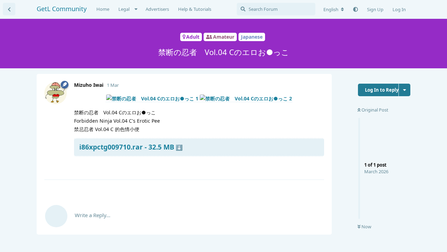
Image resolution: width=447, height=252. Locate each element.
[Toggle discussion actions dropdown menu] (404, 90)
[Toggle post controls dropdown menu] (318, 166)
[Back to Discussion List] (9, 9)
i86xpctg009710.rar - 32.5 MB (126, 147)
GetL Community (62, 9)
